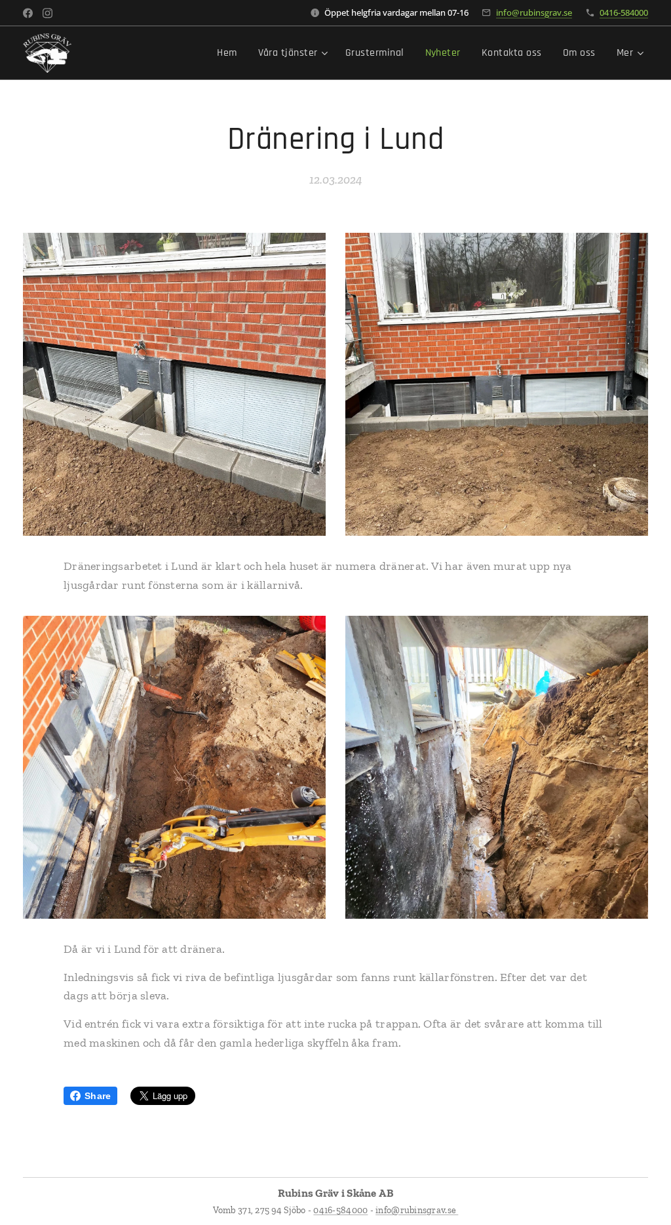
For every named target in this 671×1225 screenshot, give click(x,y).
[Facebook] (28, 13)
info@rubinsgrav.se (534, 12)
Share (98, 1096)
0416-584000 (624, 12)
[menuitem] (230, 53)
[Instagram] (47, 13)
